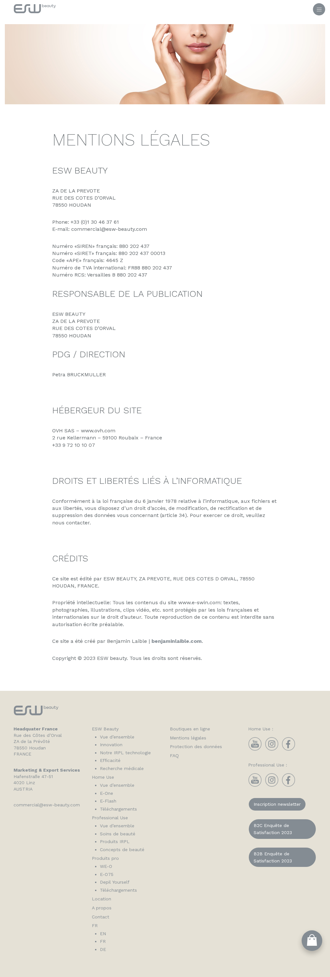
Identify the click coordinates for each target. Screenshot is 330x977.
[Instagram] (271, 749)
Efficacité (110, 760)
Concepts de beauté (122, 849)
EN (103, 933)
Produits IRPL (115, 841)
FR (95, 925)
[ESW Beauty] (35, 10)
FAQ (174, 755)
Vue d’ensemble (117, 736)
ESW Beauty (105, 728)
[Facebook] (288, 749)
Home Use (103, 777)
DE (103, 949)
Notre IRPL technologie (125, 752)
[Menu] (319, 9)
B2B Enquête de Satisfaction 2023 (273, 857)
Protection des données (196, 746)
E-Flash (108, 800)
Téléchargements (118, 809)
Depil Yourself (115, 882)
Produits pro (105, 858)
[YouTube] (255, 749)
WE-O (106, 866)
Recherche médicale (122, 768)
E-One (106, 793)
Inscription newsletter (277, 804)
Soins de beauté (117, 833)
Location (101, 898)
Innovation (111, 744)
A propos (102, 907)
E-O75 (106, 874)
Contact (100, 916)
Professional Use (110, 817)
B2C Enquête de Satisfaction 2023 (273, 829)
